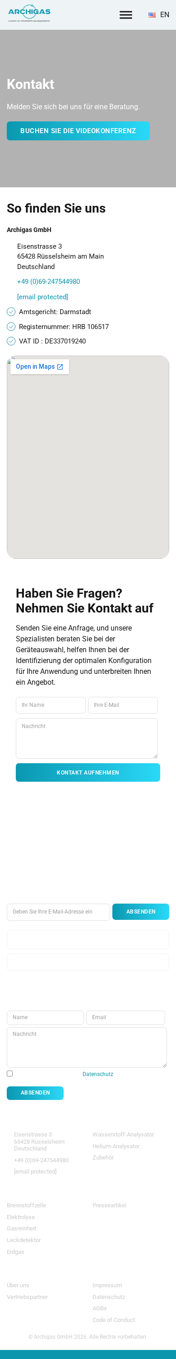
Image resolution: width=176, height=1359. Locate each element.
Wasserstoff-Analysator (123, 1134)
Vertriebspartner (27, 1297)
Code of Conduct (114, 1320)
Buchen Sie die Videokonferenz (78, 131)
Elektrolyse (21, 1217)
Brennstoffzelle (26, 1205)
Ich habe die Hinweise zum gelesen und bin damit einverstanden (84, 1077)
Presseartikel (109, 1205)
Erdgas (15, 1251)
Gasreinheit (21, 1228)
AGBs (100, 1308)
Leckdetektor (24, 1240)
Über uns (18, 1285)
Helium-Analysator (116, 1146)
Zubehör (103, 1157)
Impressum (107, 1285)
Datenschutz (98, 1074)
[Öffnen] (126, 15)
